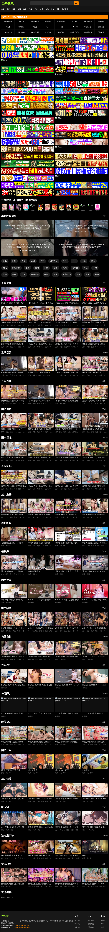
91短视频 (48, 32)
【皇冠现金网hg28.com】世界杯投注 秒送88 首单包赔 (40, 303)
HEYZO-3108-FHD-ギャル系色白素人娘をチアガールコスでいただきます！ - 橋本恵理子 (95, 685)
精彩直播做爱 (88, 21)
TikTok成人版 (8, 32)
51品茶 (61, 27)
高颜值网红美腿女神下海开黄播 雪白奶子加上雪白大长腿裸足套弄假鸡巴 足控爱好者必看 (94, 322)
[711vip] (81, 113)
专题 (41, 9)
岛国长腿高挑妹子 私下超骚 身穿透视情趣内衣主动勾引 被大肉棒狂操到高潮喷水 (67, 344)
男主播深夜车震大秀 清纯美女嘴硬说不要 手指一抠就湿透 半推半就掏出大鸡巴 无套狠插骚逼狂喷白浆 (67, 515)
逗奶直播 (101, 32)
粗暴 (24, 261)
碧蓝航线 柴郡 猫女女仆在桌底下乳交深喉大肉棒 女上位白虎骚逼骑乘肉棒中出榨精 (67, 827)
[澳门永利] (27, 76)
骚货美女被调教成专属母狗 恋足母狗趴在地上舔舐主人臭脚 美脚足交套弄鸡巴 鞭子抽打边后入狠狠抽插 (94, 344)
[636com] (27, 142)
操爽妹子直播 (61, 21)
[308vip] (27, 113)
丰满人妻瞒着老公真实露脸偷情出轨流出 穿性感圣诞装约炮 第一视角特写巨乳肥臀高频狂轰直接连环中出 (40, 543)
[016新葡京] (27, 55)
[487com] (27, 62)
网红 (85, 268)
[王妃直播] (81, 76)
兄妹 (78, 274)
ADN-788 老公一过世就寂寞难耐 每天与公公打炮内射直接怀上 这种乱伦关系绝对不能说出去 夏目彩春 (94, 628)
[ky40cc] (27, 98)
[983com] (27, 156)
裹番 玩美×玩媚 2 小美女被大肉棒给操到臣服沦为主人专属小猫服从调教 (41, 799)
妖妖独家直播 (88, 32)
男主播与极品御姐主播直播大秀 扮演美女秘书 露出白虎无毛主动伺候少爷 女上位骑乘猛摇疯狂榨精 (40, 515)
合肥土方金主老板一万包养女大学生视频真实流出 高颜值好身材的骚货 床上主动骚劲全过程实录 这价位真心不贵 (13, 543)
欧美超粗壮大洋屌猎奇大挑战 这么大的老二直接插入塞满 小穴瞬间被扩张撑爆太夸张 (67, 742)
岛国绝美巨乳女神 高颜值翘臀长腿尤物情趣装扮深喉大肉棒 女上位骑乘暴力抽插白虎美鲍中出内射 (67, 401)
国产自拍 (53, 261)
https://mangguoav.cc (22, 927)
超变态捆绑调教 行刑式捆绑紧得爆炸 (67, 855)
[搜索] (76, 3)
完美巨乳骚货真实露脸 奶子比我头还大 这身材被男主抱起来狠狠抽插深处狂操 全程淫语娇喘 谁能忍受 (94, 401)
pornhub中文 (74, 27)
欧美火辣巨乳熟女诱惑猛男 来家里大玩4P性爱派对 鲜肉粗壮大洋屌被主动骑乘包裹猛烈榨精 (40, 742)
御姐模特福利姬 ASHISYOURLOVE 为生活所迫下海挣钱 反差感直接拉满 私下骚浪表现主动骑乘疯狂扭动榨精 (40, 571)
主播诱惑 (35, 274)
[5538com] (27, 134)
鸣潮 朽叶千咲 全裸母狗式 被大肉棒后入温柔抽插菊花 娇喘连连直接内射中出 (95, 827)
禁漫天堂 (101, 27)
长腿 (97, 274)
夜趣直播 (21, 21)
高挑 (87, 274)
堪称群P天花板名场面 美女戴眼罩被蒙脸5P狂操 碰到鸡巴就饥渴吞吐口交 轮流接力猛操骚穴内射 (67, 429)
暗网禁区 (21, 27)
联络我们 (77, 924)
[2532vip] (27, 171)
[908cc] (81, 69)
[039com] (81, 149)
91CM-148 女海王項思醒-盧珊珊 (67, 600)
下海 (95, 268)
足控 (5, 274)
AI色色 (8, 27)
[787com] (27, 69)
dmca (103, 920)
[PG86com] (81, 91)
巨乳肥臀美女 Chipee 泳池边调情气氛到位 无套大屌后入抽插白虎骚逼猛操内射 (40, 827)
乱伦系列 (16, 268)
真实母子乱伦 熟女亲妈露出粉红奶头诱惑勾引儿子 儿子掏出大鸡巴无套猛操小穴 (94, 486)
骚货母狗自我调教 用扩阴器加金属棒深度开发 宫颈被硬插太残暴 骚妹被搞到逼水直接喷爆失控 (40, 855)
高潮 (65, 268)
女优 (47, 9)
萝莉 (5, 261)
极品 (27, 268)
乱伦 (65, 261)
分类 (52, 9)
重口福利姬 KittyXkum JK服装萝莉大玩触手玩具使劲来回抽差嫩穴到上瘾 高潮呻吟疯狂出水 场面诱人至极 (94, 571)
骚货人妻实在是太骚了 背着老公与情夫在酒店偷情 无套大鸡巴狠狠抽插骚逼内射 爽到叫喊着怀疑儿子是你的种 (13, 401)
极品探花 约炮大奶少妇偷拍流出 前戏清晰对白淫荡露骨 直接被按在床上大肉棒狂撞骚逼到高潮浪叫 (94, 458)
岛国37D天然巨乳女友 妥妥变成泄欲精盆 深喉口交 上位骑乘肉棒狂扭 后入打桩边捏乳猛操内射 (94, 657)
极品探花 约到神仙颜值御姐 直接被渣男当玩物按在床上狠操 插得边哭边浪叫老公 (67, 458)
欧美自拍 (67, 274)
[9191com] (81, 134)
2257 (102, 924)
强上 (74, 261)
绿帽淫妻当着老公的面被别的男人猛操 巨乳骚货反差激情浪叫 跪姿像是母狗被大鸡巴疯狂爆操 (94, 429)
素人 (5, 268)
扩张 (46, 268)
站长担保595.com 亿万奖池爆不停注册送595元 (94, 303)
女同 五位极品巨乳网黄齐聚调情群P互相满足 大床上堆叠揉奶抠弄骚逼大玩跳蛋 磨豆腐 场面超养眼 (40, 884)
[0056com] (81, 120)
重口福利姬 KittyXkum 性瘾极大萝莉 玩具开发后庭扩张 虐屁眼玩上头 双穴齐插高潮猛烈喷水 (67, 322)
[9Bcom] (81, 98)
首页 (2, 9)
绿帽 (46, 274)
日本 (13, 9)
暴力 (93, 261)
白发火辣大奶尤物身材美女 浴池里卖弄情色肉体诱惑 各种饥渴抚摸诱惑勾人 (13, 827)
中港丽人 (85, 770)
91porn (48, 27)
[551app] (81, 127)
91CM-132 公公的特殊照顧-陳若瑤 (40, 600)
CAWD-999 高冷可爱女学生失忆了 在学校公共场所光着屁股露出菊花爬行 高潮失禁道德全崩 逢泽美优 (13, 628)
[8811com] (27, 192)
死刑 (84, 855)
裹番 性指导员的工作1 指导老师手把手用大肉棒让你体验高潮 (67, 799)
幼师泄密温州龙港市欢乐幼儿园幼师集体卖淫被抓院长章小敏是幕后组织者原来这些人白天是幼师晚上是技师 (67, 543)
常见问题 (77, 920)
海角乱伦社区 (34, 32)
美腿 (14, 274)
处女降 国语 (32, 770)
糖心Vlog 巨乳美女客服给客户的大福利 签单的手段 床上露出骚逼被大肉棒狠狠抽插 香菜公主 (13, 600)
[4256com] (81, 163)
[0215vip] (81, 171)
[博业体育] (27, 48)
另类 (35, 9)
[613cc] (27, 185)
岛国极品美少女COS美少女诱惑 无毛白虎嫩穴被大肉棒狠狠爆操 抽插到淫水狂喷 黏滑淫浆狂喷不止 (40, 657)
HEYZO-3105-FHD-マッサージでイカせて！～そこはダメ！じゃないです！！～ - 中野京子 (68, 685)
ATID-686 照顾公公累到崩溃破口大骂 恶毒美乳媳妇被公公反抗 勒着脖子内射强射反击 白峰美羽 (67, 628)
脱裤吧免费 (61, 32)
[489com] (81, 62)
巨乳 (14, 261)
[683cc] (27, 120)
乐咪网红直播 (34, 21)
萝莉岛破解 (21, 32)
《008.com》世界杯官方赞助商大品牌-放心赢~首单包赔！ (68, 303)
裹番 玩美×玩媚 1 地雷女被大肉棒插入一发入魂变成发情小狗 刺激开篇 (95, 799)
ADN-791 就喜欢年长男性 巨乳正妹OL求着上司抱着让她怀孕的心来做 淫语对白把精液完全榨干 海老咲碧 (40, 628)
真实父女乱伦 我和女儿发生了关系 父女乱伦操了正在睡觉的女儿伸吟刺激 (67, 486)
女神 (24, 274)
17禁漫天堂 (87, 27)
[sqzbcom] (27, 91)
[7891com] (27, 127)
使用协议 (91, 924)
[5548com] (27, 149)
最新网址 (77, 927)
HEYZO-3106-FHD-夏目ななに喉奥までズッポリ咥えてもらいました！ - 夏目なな (41, 685)
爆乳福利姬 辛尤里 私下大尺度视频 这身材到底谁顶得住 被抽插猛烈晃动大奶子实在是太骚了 (67, 571)
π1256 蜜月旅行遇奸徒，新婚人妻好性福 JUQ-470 (67, 713)
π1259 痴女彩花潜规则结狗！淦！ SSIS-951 (93, 713)
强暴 (84, 261)
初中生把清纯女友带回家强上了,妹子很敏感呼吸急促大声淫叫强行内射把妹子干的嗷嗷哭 (13, 373)
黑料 (58, 9)
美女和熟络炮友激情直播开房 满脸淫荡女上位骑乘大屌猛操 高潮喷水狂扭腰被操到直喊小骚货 (94, 515)
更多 (104, 216)
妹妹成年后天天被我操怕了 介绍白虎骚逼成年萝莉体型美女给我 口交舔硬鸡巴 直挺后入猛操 (94, 373)
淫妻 (55, 274)
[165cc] (27, 84)
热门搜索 (65, 9)
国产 (8, 9)
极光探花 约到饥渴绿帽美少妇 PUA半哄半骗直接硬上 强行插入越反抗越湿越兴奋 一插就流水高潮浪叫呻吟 (40, 458)
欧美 (24, 9)
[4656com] (81, 84)
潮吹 (55, 268)
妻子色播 (48, 21)
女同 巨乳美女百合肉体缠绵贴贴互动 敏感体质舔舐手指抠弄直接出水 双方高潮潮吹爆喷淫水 (13, 884)
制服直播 (74, 21)
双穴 (37, 268)
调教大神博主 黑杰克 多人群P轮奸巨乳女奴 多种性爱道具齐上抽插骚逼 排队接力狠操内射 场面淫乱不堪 (13, 855)
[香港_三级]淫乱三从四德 (10, 770)
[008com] (81, 55)
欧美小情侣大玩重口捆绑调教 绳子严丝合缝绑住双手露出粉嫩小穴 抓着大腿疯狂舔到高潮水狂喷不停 (94, 742)
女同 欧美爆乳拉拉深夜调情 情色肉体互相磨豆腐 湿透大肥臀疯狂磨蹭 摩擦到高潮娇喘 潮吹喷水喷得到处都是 (67, 884)
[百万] (81, 178)
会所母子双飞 (74, 32)
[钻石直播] (81, 142)
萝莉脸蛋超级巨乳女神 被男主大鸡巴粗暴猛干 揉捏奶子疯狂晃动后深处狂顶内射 (13, 322)
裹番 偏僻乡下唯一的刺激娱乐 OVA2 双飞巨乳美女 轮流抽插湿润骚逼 (13, 799)
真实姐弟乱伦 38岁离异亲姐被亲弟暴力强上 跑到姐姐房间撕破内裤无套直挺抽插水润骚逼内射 (40, 322)
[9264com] (81, 192)
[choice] (27, 163)
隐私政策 (91, 920)
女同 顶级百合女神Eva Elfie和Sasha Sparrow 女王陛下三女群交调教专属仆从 (94, 884)
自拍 (42, 261)
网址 (102, 927)
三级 (30, 9)
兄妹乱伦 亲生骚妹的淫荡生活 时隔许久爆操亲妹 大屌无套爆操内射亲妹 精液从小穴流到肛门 (40, 344)
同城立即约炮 (8, 21)
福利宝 (3, 897)
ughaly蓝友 (101, 21)
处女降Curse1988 (62, 770)
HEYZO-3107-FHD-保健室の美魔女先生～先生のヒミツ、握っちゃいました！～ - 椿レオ (14, 685)
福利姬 (75, 268)
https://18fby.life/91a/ (22, 925)
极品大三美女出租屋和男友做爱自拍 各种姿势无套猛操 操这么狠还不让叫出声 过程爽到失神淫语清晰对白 (40, 373)
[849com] (27, 178)
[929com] (27, 105)
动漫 (19, 9)
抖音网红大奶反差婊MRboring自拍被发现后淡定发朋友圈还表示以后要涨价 (94, 543)
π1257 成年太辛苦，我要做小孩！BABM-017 (39, 713)
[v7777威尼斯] (81, 48)
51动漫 (34, 27)
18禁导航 (10, 897)
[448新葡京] (81, 40)
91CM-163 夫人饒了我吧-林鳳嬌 (94, 600)
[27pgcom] (81, 105)
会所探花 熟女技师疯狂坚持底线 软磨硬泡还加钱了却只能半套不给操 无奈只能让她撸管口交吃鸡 (13, 458)
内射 (33, 261)
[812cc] (81, 185)
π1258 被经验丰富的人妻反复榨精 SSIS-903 (13, 713)
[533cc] (81, 156)
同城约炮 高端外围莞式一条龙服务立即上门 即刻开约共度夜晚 (13, 303)
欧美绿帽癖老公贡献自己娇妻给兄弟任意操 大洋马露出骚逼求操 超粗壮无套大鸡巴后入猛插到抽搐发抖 (13, 344)
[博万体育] (27, 40)
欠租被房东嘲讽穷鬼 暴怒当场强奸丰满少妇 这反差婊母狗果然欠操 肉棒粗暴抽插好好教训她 (67, 373)
